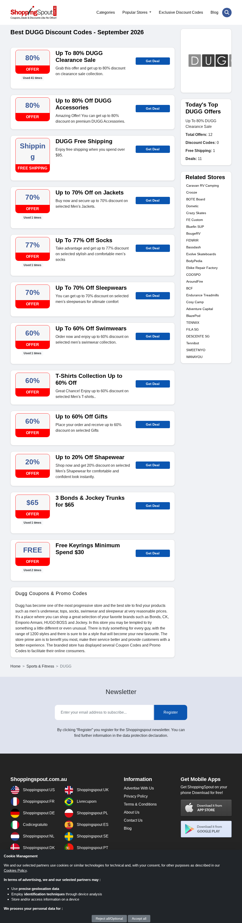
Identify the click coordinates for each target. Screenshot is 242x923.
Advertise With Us (139, 788)
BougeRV (193, 233)
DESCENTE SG (198, 336)
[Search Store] (227, 12)
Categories (105, 12)
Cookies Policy (15, 870)
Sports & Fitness (40, 666)
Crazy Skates (196, 213)
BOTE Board (195, 199)
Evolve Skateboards (201, 254)
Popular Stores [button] (135, 12)
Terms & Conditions (140, 804)
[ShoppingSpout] (33, 12)
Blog (214, 12)
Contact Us (133, 820)
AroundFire (194, 281)
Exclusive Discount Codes (181, 12)
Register (171, 712)
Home (15, 666)
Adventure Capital (199, 309)
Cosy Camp (195, 302)
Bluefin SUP (195, 227)
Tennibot (192, 343)
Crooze (191, 192)
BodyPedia (194, 261)
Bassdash (193, 247)
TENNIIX (192, 322)
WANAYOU (194, 357)
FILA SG (192, 329)
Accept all (139, 918)
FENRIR (192, 240)
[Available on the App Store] (206, 808)
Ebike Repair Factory (202, 268)
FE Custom (194, 220)
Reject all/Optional (109, 918)
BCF (189, 288)
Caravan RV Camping (202, 185)
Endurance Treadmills (202, 295)
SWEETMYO (195, 350)
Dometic (192, 206)
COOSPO (193, 274)
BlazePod (193, 316)
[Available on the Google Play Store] (206, 829)
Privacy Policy (136, 796)
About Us (131, 812)
